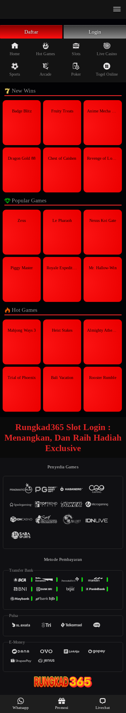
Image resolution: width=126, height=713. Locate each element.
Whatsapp (21, 707)
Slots (76, 54)
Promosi (61, 707)
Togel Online (107, 74)
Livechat (103, 707)
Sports (14, 74)
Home (15, 54)
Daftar (31, 32)
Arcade (46, 74)
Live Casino (107, 54)
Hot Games (45, 54)
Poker (76, 74)
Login (94, 32)
